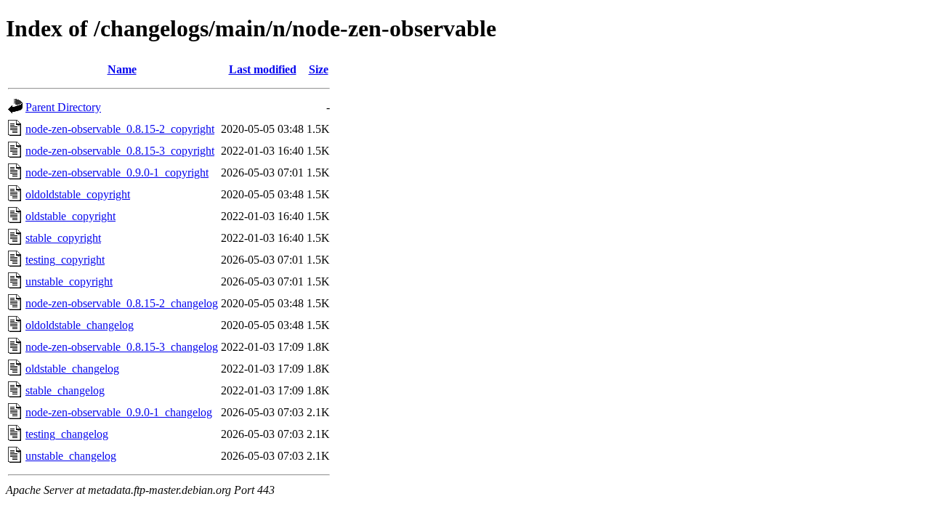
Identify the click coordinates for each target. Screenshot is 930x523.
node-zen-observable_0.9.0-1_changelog (118, 412)
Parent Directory (63, 107)
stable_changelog (65, 390)
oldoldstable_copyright (77, 194)
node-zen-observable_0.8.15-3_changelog (121, 347)
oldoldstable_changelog (79, 325)
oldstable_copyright (70, 216)
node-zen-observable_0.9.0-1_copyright (117, 172)
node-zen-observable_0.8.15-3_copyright (119, 151)
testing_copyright (65, 260)
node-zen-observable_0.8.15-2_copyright (119, 129)
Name (122, 69)
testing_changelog (66, 434)
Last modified (262, 69)
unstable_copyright (69, 281)
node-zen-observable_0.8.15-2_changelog (121, 303)
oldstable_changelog (72, 368)
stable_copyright (63, 238)
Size (318, 69)
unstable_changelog (70, 456)
